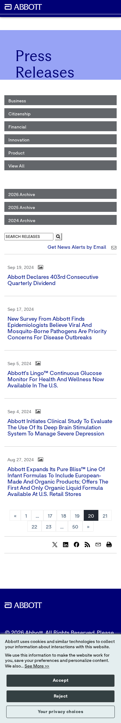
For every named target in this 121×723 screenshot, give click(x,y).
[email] (98, 544)
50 (75, 526)
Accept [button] (61, 680)
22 (34, 526)
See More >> (37, 666)
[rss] (87, 544)
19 (77, 516)
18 (63, 516)
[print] (109, 544)
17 (50, 516)
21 (105, 516)
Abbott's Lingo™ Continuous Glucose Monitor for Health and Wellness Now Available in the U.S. (55, 380)
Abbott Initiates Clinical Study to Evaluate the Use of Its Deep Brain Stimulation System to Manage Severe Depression (59, 428)
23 (49, 526)
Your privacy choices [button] (60, 712)
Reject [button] (61, 696)
